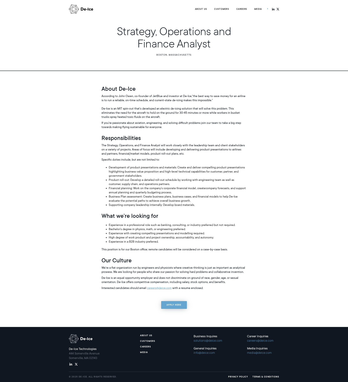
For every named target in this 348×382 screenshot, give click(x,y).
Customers (147, 341)
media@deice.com (259, 352)
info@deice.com (204, 352)
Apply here (174, 305)
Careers (241, 9)
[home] (81, 9)
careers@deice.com (159, 288)
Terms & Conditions (265, 377)
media (144, 352)
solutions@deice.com (208, 340)
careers (145, 347)
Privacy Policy (238, 377)
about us (146, 335)
